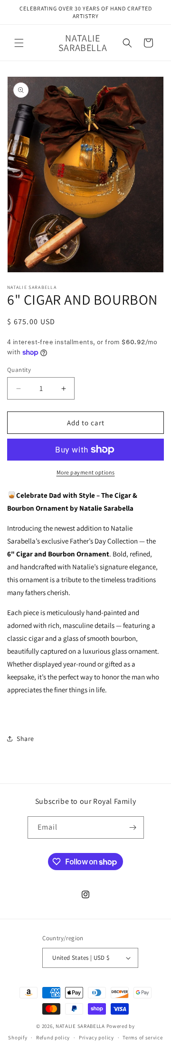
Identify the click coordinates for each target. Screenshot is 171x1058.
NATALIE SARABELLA (80, 1026)
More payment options (86, 472)
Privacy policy (96, 1037)
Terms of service (142, 1037)
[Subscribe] (133, 827)
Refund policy (53, 1037)
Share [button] (25, 738)
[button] (19, 42)
